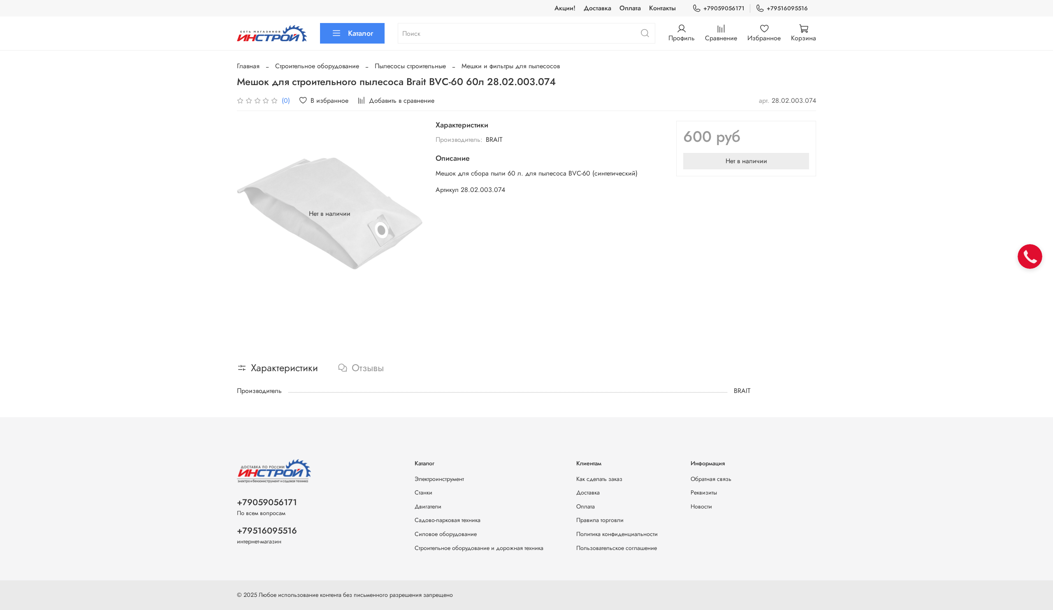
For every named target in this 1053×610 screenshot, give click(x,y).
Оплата (630, 8)
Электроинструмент (439, 479)
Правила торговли (600, 520)
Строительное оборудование (317, 66)
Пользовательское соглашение (616, 548)
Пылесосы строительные (410, 66)
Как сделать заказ (599, 479)
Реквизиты (704, 492)
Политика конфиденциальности (617, 534)
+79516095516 (787, 8)
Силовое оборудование (446, 534)
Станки (423, 492)
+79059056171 (724, 8)
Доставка (597, 8)
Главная (248, 66)
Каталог (360, 33)
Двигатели (428, 506)
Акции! (564, 8)
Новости (701, 506)
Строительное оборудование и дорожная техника (479, 548)
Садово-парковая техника (447, 520)
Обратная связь (711, 479)
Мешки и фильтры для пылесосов (511, 66)
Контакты (662, 8)
